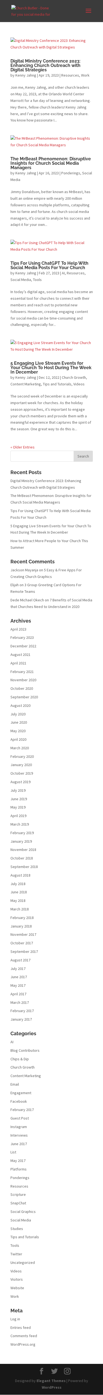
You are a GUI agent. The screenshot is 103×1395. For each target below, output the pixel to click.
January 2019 (21, 841)
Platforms (18, 1169)
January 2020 (21, 764)
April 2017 (18, 993)
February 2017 (22, 1010)
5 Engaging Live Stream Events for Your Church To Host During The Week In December (50, 368)
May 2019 (18, 807)
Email (14, 1084)
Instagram (18, 1126)
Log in (15, 1318)
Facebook (18, 1101)
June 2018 (18, 892)
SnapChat (18, 1203)
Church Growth (74, 377)
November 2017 (23, 934)
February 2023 (22, 637)
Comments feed (23, 1335)
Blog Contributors (25, 1050)
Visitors (16, 1279)
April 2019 (18, 815)
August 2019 (20, 781)
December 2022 (23, 646)
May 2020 (18, 730)
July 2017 (18, 968)
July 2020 (18, 714)
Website (17, 1287)
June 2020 (18, 722)
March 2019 (19, 824)
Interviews (19, 1135)
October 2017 (21, 942)
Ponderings (70, 173)
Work (85, 75)
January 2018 (21, 926)
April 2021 (18, 663)
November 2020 (23, 679)
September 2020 (24, 696)
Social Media (20, 279)
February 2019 (22, 832)
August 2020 (20, 705)
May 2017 (18, 985)
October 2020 (21, 688)
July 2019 (18, 790)
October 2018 (21, 858)
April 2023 (18, 629)
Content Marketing (25, 384)
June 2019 (18, 798)
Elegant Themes (51, 1380)
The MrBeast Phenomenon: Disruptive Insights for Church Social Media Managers (50, 163)
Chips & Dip (19, 1058)
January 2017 (21, 1019)
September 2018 (24, 866)
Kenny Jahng (25, 75)
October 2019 (21, 773)
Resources (70, 75)
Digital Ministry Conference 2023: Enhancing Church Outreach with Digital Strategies (45, 65)
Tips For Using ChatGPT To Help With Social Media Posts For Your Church (49, 265)
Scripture (18, 1194)
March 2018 (19, 909)
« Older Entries (22, 447)
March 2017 (19, 1002)
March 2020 (19, 747)
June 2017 (18, 976)
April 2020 (18, 739)
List (13, 1152)
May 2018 (18, 900)
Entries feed (20, 1327)
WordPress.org (22, 1344)
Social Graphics (23, 1211)
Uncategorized (22, 1262)
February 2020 (22, 756)
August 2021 (20, 654)
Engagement (20, 1092)
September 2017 (24, 951)
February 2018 (22, 917)
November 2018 (23, 849)
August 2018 (20, 875)
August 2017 (20, 960)
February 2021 (22, 671)
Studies (16, 1228)
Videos (79, 384)
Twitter (16, 1253)
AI (63, 273)
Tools (37, 279)
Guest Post (19, 1118)
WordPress (52, 1387)
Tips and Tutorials (57, 384)
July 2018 (18, 883)
